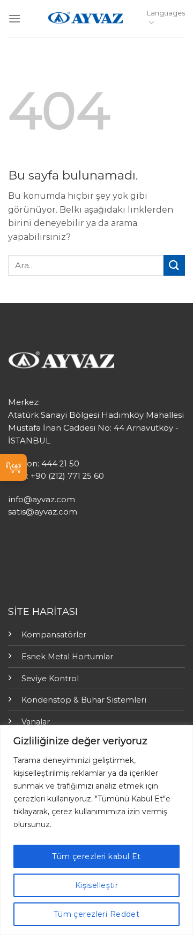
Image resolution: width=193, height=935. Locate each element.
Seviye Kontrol (50, 678)
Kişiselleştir (96, 885)
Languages (166, 13)
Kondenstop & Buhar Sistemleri (83, 700)
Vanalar (35, 722)
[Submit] (174, 265)
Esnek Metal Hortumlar (67, 656)
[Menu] (14, 18)
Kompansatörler (53, 635)
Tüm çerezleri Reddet (96, 914)
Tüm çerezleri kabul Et (96, 856)
